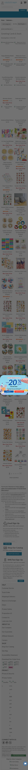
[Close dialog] (26, 376)
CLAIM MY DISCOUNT (19, 391)
